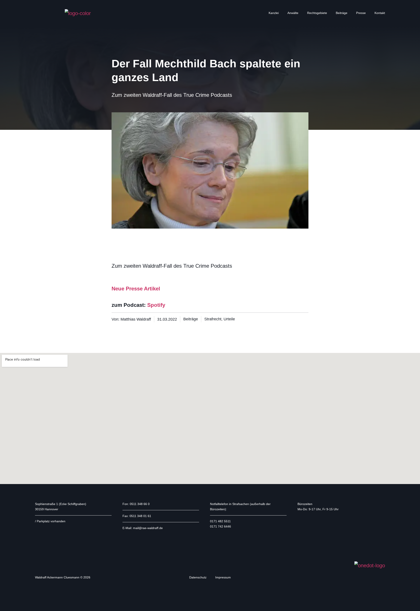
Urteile (229, 319)
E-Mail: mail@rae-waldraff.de (142, 528)
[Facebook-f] (301, 527)
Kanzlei (274, 13)
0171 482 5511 (220, 521)
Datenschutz (197, 577)
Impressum (223, 577)
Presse (361, 13)
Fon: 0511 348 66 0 (136, 504)
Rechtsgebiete (317, 13)
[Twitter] (310, 527)
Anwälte (292, 13)
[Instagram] (319, 527)
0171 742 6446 (220, 526)
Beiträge (341, 13)
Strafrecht (212, 319)
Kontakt (379, 13)
